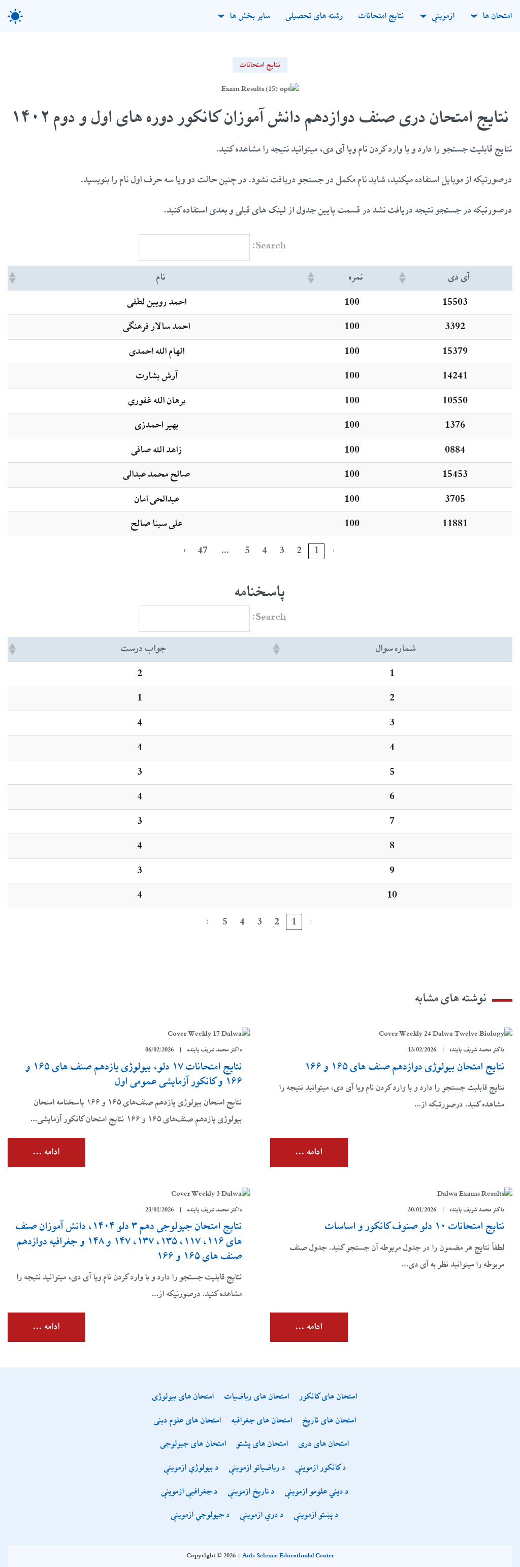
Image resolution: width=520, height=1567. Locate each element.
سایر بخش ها (250, 16)
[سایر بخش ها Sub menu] (221, 16)
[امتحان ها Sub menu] (474, 16)
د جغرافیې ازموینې (189, 1492)
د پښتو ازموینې (316, 1515)
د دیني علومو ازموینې (317, 1492)
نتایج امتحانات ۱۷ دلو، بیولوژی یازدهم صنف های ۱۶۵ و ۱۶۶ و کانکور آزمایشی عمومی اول (134, 1074)
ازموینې (443, 16)
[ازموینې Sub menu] (423, 16)
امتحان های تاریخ (329, 1421)
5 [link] (247, 550)
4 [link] (264, 550)
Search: (269, 246)
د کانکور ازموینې (321, 1468)
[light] (15, 16)
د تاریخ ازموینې (251, 1492)
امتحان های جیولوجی (193, 1444)
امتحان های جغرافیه (262, 1421)
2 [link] (299, 550)
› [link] (185, 550)
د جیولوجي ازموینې (200, 1515)
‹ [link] (333, 550)
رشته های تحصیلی (314, 16)
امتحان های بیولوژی (183, 1397)
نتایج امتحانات (381, 16)
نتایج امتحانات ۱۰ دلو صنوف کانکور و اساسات (415, 1226)
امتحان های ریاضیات (256, 1397)
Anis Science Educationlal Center (288, 1555)
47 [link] (203, 550)
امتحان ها (497, 16)
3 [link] (281, 550)
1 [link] (316, 550)
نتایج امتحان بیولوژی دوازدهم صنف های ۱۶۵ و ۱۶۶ (405, 1067)
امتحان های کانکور (329, 1397)
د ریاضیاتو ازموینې (257, 1468)
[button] (403, 278)
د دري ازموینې (262, 1515)
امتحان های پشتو (262, 1444)
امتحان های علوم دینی (187, 1421)
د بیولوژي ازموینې (191, 1468)
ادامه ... (309, 1152)
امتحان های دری (324, 1444)
